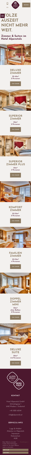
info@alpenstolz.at (15, 415)
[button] (2, 16)
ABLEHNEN (6, 452)
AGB (15, 438)
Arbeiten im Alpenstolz (15, 431)
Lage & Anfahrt (15, 429)
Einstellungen (24, 442)
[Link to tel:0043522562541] (7, 3)
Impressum (16, 433)
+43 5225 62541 (15, 411)
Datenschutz (15, 436)
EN (7, 7)
